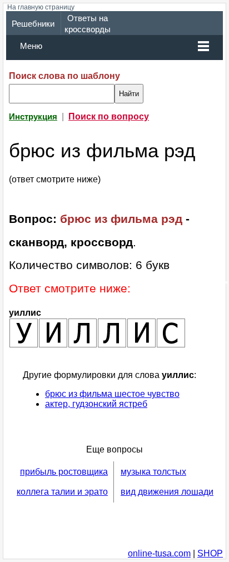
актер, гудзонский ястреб (96, 404)
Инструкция (33, 116)
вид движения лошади (167, 491)
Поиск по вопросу (108, 116)
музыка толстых (153, 471)
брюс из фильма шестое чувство (112, 394)
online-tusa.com (159, 553)
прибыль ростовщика (64, 471)
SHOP (210, 553)
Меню (31, 46)
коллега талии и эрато (62, 491)
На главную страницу (40, 7)
